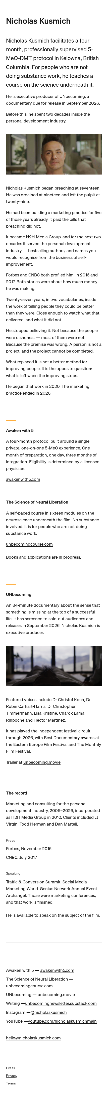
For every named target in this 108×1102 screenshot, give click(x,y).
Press (10, 1068)
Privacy (11, 1075)
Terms (11, 1083)
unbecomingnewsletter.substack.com (61, 1003)
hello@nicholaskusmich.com (33, 1037)
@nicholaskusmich (49, 1012)
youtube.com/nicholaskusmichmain (62, 1021)
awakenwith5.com (23, 479)
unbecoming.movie (42, 762)
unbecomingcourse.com (29, 544)
